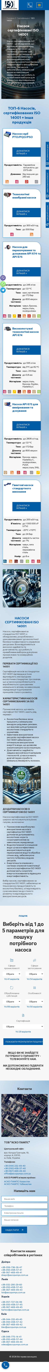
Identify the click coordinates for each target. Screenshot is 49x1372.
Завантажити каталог (47, 182)
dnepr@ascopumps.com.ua (14, 1275)
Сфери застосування (34, 966)
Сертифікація (23, 1020)
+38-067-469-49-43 (11, 1289)
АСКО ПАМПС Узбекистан (17, 1184)
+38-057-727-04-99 (11, 1302)
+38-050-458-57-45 (11, 1304)
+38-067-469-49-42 (11, 1324)
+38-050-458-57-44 (11, 1339)
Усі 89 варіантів (11, 1006)
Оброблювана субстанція (11, 994)
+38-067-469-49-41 (11, 1272)
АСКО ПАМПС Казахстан (17, 1181)
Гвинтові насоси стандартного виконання (22, 488)
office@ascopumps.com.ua (17, 1173)
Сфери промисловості (11, 966)
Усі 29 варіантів (23, 1031)
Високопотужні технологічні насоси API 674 (25, 332)
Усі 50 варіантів (34, 1006)
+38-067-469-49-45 (11, 1307)
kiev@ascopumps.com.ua (13, 1327)
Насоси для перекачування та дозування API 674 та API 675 (26, 251)
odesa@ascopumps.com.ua (14, 1344)
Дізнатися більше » (23, 152)
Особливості (34, 993)
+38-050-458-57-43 (11, 1287)
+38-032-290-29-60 (11, 1284)
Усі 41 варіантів (11, 979)
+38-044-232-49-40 (11, 1319)
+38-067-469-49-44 (11, 1341)
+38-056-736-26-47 (11, 1267)
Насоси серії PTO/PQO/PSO (22, 135)
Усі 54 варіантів (34, 979)
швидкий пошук (47, 213)
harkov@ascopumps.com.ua (15, 1309)
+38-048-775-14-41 (11, 1336)
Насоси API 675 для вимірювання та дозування (25, 407)
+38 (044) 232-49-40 (14, 1165)
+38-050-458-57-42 (11, 1322)
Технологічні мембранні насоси (24, 195)
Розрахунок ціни (47, 152)
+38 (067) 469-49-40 (15, 1171)
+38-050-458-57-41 (11, 1269)
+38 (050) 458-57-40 (15, 1168)
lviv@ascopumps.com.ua (13, 1292)
